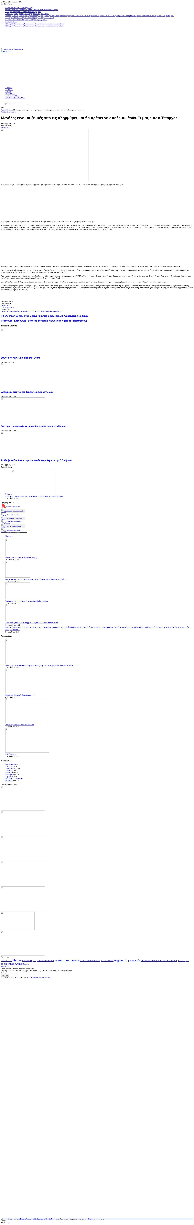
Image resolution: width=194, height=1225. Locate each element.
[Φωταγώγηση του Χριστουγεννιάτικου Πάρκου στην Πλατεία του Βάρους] (17, 577)
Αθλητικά (8, 766)
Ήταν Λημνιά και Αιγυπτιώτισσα (19, 724)
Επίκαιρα (8, 772)
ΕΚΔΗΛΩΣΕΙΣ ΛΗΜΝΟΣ (67, 960)
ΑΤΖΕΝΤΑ (51, 961)
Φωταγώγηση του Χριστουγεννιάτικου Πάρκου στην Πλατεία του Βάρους (31, 10)
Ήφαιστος (33, 961)
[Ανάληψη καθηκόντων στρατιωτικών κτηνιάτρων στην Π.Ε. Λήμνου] (23, 456)
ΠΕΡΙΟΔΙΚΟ (10, 94)
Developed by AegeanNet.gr (41, 977)
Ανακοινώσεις (10, 768)
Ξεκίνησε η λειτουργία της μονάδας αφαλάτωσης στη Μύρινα (27, 14)
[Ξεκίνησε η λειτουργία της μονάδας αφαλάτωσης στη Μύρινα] (23, 421)
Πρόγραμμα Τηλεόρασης (13, 532)
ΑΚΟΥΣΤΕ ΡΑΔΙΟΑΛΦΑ (15, 98)
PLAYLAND (26, 961)
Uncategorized (10, 764)
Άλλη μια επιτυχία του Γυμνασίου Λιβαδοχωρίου (23, 12)
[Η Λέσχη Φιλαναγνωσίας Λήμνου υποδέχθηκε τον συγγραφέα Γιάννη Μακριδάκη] (27, 663)
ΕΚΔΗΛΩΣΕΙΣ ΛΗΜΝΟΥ (90, 961)
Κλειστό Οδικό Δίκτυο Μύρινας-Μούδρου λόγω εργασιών (26, 20)
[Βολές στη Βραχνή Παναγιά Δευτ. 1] (23, 693)
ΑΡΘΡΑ (8, 92)
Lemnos (3, 961)
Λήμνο (90, 1219)
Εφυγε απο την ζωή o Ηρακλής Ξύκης (18, 8)
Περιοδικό (9, 781)
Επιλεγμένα (11, 112)
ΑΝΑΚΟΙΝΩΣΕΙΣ (12, 96)
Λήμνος (8, 777)
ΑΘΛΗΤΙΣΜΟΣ (42, 961)
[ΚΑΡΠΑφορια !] (27, 752)
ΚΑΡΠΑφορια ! (11, 754)
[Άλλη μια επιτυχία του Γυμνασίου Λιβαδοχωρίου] (23, 387)
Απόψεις (10, 110)
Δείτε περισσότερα (7, 307)
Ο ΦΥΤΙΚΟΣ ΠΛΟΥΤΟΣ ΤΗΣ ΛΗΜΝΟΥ (161, 961)
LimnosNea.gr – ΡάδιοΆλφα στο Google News (37, 1219)
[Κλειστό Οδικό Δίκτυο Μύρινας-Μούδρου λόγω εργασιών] (18, 930)
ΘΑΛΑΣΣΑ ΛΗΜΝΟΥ (107, 961)
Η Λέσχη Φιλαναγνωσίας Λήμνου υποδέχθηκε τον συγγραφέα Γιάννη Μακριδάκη (34, 24)
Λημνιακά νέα (133, 960)
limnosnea (9, 961)
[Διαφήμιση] (5, 51)
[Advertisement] (97, 69)
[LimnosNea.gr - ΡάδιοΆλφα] (12, 49)
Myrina (16, 960)
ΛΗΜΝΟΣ (9, 90)
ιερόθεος (26, 964)
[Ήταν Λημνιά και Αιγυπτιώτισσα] (26, 722)
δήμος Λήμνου (15, 963)
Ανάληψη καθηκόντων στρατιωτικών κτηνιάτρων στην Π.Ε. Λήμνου (29, 18)
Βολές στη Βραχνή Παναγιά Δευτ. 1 (20, 695)
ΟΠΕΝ (143, 961)
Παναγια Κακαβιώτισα (183, 961)
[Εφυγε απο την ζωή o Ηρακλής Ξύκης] (23, 353)
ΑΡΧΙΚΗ (8, 88)
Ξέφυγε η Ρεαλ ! (11, 22)
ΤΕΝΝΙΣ (4, 964)
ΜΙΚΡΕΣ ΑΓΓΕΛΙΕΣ (13, 779)
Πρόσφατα (9, 536)
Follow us (5, 966)
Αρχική (3, 110)
